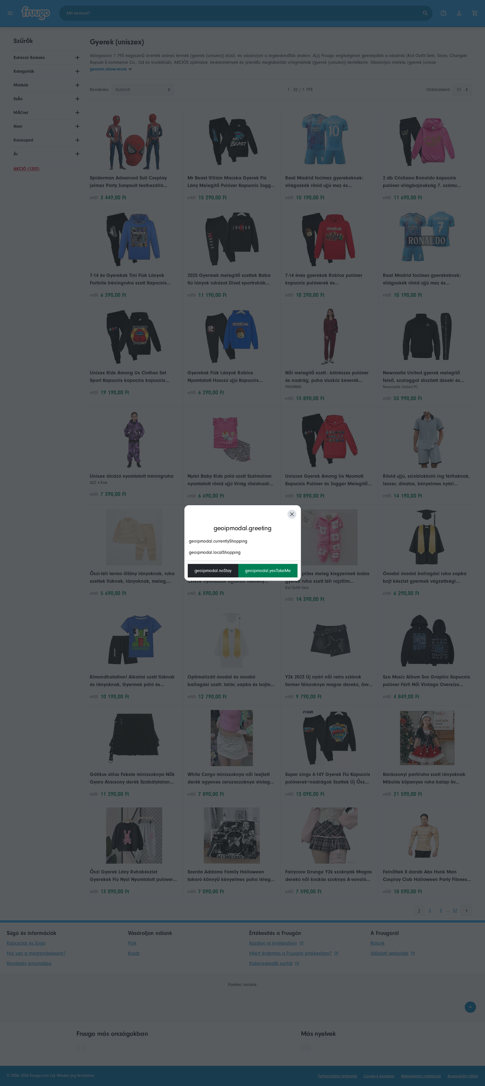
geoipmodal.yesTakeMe (268, 570)
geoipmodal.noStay (213, 570)
